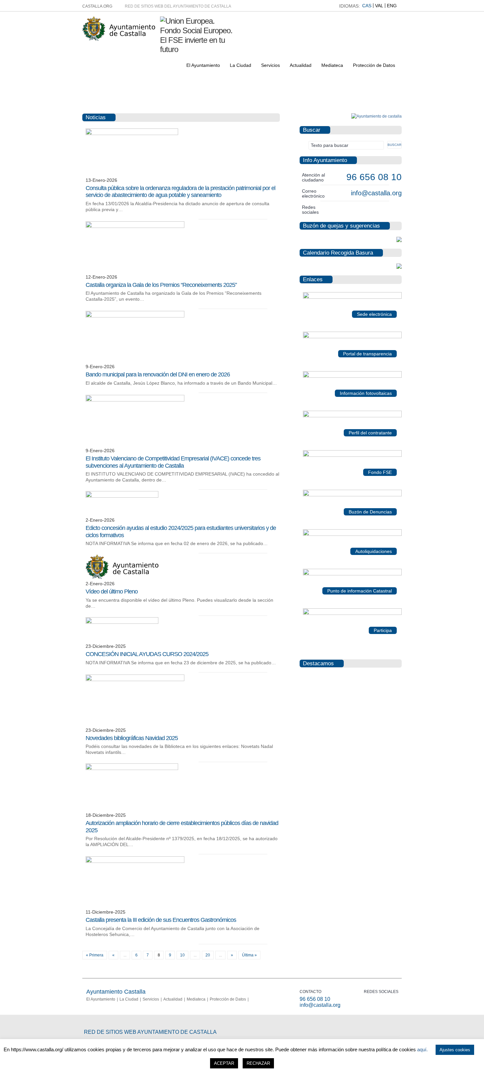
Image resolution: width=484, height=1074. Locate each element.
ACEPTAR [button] (224, 1063)
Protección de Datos (374, 65)
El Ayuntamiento (203, 65)
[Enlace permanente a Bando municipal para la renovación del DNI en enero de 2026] (135, 316)
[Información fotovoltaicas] (352, 376)
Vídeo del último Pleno (112, 591)
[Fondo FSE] (352, 455)
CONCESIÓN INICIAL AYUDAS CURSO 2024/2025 (147, 654)
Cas (366, 5)
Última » (249, 955)
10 (182, 955)
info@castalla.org (376, 193)
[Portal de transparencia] (352, 337)
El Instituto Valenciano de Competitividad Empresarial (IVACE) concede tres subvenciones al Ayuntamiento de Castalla (173, 462)
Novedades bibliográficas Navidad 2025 (132, 738)
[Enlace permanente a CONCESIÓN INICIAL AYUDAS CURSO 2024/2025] (122, 622)
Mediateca (332, 65)
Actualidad (300, 65)
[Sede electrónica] (352, 297)
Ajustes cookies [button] (455, 1049)
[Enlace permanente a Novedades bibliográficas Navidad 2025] (135, 679)
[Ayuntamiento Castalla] (118, 38)
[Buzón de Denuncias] (352, 495)
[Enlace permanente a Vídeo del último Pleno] (122, 577)
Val (379, 5)
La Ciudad (240, 65)
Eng (392, 5)
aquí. (422, 1049)
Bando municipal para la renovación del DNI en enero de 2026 (158, 374)
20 (207, 955)
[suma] (352, 534)
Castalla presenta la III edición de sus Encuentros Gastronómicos (161, 920)
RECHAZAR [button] (258, 1063)
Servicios (270, 65)
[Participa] (352, 613)
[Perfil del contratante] (352, 416)
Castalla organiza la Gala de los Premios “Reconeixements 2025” (161, 285)
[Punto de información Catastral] (352, 574)
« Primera (94, 955)
